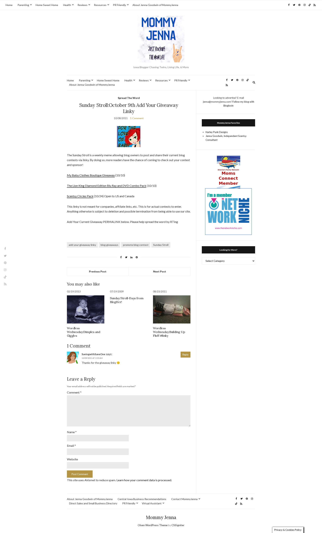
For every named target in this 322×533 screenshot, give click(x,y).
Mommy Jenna (161, 517)
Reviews (82, 5)
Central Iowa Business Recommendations (142, 499)
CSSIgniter (177, 525)
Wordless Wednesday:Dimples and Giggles (83, 331)
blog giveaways (109, 244)
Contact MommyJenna (184, 499)
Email (71, 445)
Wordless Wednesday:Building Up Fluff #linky (169, 331)
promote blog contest (136, 244)
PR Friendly (119, 5)
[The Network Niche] (228, 211)
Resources (100, 5)
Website (72, 459)
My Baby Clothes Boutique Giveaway (91, 175)
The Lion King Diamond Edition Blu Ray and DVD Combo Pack (106, 185)
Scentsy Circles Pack (80, 196)
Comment (74, 392)
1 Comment (137, 118)
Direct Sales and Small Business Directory (93, 503)
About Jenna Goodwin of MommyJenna (155, 5)
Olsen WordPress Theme (153, 525)
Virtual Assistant (152, 503)
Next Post (159, 271)
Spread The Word (129, 97)
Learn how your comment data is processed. (144, 480)
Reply (185, 354)
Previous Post (97, 271)
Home (9, 5)
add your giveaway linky (82, 244)
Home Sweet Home (47, 5)
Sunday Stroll (160, 244)
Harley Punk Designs (217, 132)
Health (67, 5)
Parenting (23, 5)
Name (72, 432)
